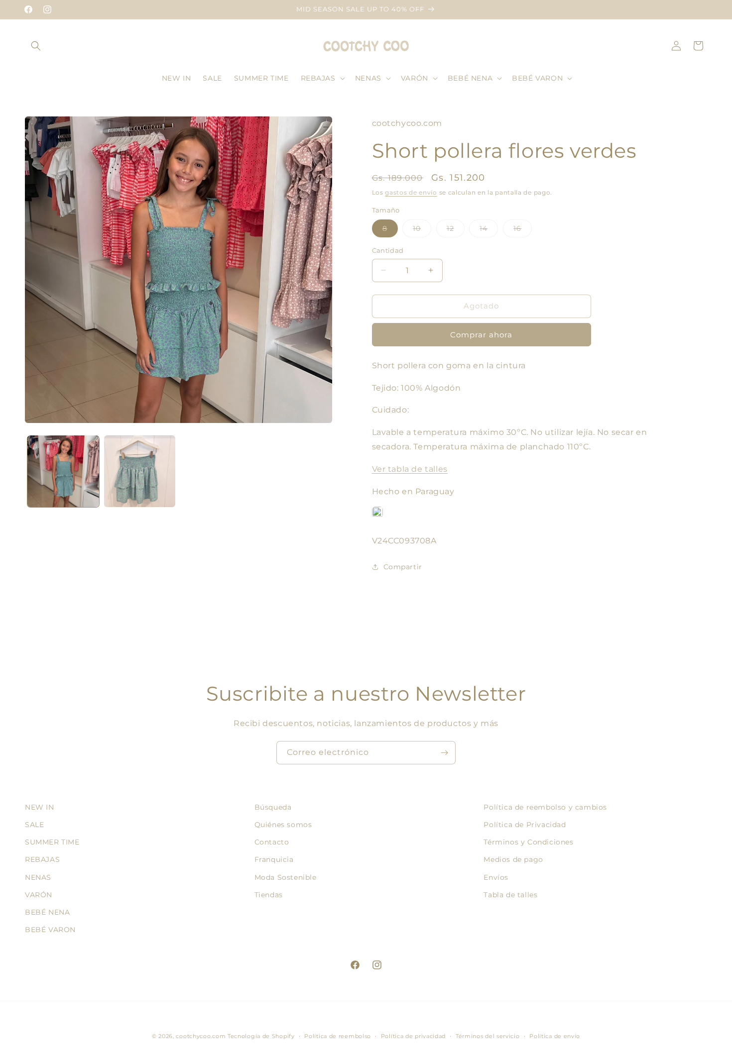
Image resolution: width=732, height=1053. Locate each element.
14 (489, 230)
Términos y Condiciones (528, 842)
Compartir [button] (402, 566)
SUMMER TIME (52, 842)
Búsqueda (273, 807)
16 (522, 230)
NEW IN (39, 807)
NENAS (38, 877)
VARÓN (38, 894)
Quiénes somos (283, 824)
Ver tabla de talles (410, 469)
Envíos (496, 877)
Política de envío (554, 1035)
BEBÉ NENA (47, 912)
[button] (36, 46)
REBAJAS (42, 859)
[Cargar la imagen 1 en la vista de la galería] (63, 471)
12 (456, 230)
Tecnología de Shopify (261, 1036)
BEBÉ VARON (50, 929)
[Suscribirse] (444, 752)
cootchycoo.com (201, 1036)
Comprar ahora (481, 334)
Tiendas (268, 894)
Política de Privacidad (525, 824)
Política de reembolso (337, 1035)
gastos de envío (411, 192)
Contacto (271, 842)
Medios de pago (513, 859)
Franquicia (274, 859)
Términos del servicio (488, 1035)
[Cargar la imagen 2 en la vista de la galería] (140, 471)
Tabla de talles (510, 894)
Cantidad (388, 250)
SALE (34, 824)
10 (422, 230)
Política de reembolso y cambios (545, 807)
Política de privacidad (413, 1035)
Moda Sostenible (285, 877)
